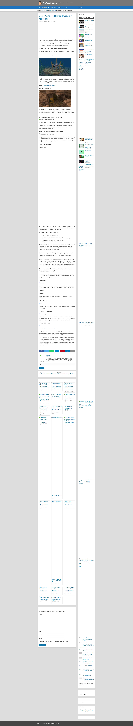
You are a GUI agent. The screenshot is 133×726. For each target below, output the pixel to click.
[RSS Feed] (82, 710)
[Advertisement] (57, 30)
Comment (41, 614)
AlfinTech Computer (50, 3)
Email (40, 634)
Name (40, 631)
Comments (91, 17)
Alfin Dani (71, 391)
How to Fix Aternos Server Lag (49, 85)
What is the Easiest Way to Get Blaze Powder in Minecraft (56, 580)
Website (40, 638)
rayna (84, 674)
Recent (81, 17)
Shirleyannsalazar (86, 669)
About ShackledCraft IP (44, 599)
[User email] (40, 364)
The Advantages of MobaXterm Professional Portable (88, 639)
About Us (59, 7)
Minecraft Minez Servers (56, 495)
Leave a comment (53, 21)
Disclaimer (53, 7)
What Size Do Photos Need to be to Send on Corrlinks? (89, 140)
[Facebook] (87, 710)
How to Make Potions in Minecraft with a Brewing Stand (44, 400)
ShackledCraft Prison (56, 396)
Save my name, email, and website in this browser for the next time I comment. (54, 641)
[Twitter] (91, 710)
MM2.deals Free (88, 150)
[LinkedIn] (87, 711)
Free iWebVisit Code (88, 54)
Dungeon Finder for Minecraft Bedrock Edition (43, 411)
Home (39, 7)
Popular (86, 17)
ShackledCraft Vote (68, 504)
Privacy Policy (45, 7)
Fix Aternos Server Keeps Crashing (51, 328)
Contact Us (65, 7)
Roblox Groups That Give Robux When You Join (88, 654)
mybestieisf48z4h (86, 661)
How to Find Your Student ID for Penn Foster (88, 45)
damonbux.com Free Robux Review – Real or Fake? (89, 560)
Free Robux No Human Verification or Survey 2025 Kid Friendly (89, 146)
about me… (48, 361)
